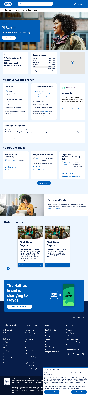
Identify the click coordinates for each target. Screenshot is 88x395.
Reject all (79, 392)
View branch (37, 170)
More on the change (10, 138)
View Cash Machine (11, 170)
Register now (23, 265)
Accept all (52, 392)
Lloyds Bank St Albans (43, 154)
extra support (45, 111)
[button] (72, 62)
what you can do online (54, 208)
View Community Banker (70, 176)
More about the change (19, 307)
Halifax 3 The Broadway (11, 155)
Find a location (44, 183)
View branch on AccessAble (70, 109)
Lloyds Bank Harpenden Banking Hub (71, 156)
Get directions (10, 38)
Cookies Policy (74, 388)
